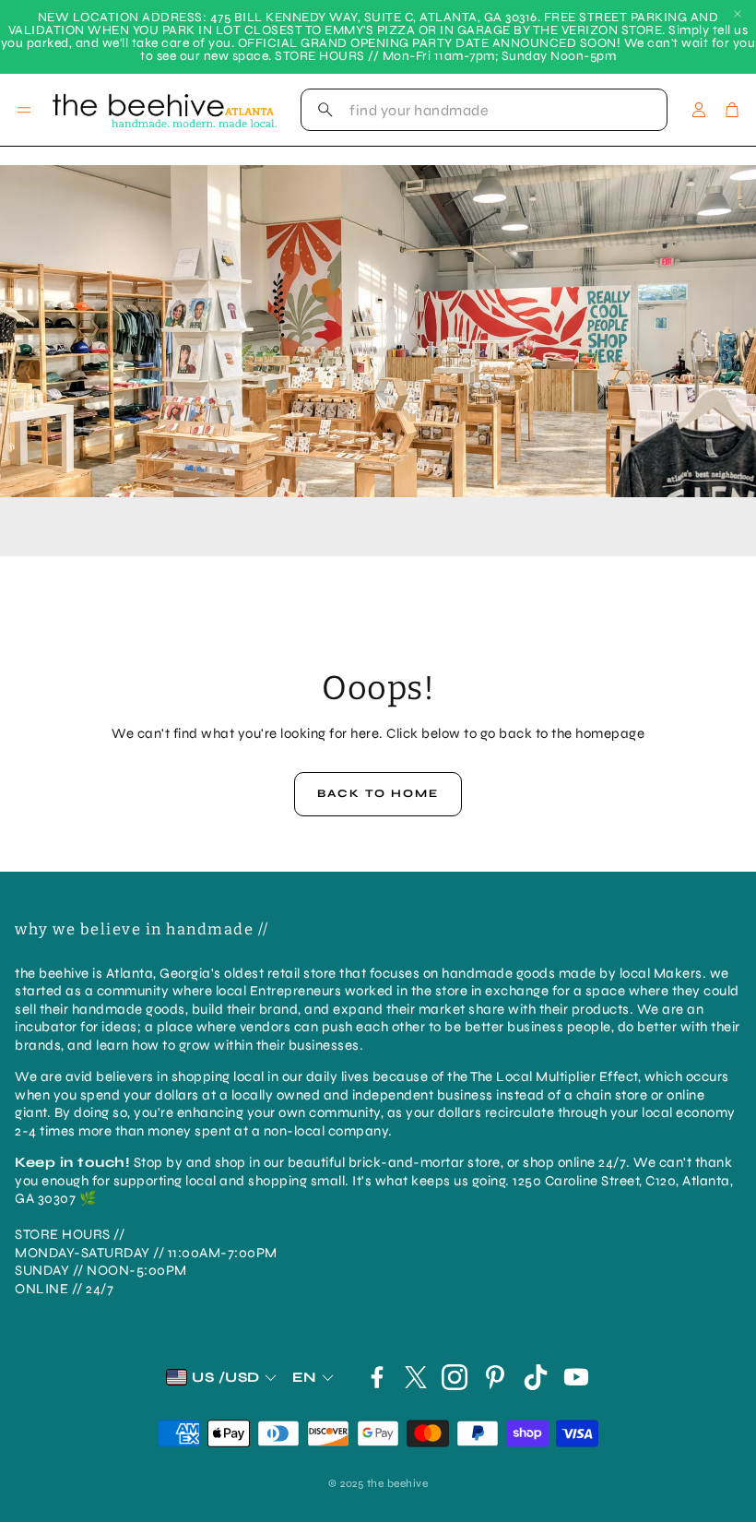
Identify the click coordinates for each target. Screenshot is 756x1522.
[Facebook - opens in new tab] (377, 1377)
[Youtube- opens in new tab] (576, 1377)
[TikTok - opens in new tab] (536, 1377)
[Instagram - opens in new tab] (454, 1377)
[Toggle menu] (24, 110)
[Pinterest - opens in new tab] (495, 1377)
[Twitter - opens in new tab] (416, 1377)
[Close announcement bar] (737, 14)
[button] (484, 109)
